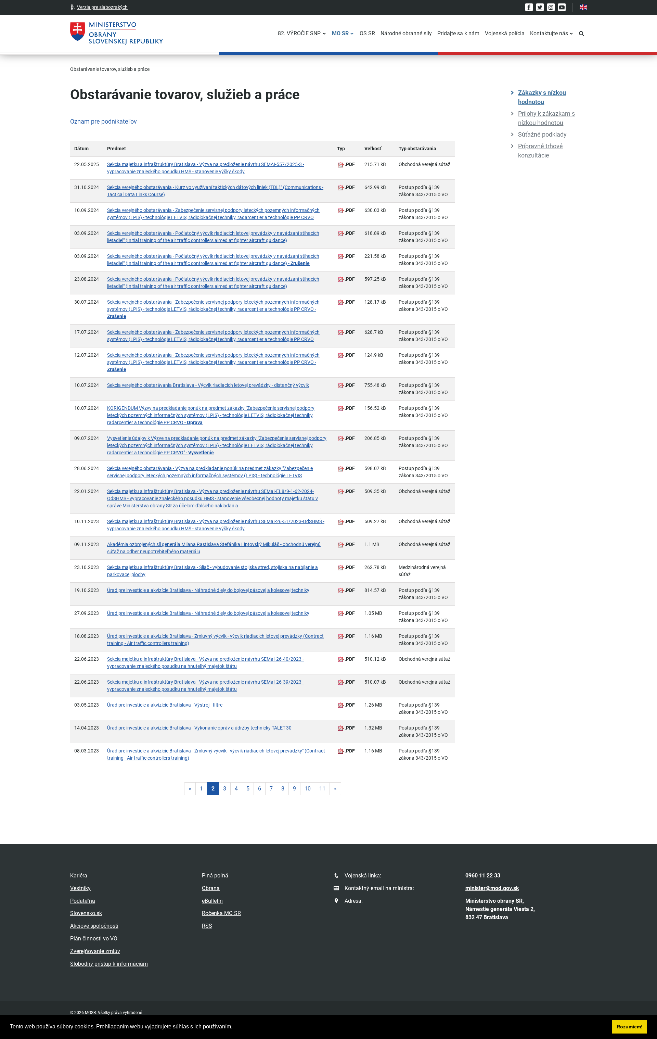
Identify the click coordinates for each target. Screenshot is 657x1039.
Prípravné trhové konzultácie (540, 150)
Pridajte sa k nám (458, 33)
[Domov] (116, 34)
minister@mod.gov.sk (492, 888)
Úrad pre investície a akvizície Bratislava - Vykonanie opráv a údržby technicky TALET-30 (199, 728)
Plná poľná (215, 875)
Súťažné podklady (542, 134)
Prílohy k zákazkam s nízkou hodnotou (546, 118)
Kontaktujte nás (549, 33)
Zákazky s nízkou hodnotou (542, 97)
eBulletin (212, 901)
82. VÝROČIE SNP (299, 33)
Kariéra (78, 875)
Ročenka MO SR (221, 913)
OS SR (367, 33)
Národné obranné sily (406, 33)
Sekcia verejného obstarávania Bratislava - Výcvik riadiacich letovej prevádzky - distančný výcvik (208, 385)
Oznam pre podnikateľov (103, 121)
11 (322, 788)
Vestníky (80, 888)
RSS (207, 926)
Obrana (211, 888)
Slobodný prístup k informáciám (109, 964)
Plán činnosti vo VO (93, 938)
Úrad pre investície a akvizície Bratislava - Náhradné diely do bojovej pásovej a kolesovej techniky (208, 590)
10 (308, 788)
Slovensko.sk (86, 913)
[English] (583, 7)
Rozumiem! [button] (630, 1026)
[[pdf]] (341, 164)
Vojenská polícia (505, 33)
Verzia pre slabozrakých (102, 7)
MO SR (340, 33)
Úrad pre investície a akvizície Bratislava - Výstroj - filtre (164, 705)
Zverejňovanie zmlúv (95, 951)
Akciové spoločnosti (94, 926)
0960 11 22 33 (482, 875)
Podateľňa (82, 901)
